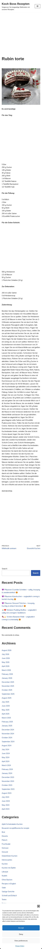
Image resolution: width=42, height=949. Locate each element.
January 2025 (7, 726)
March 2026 (6, 670)
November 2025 (8, 686)
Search (4, 569)
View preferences (21, 941)
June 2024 (6, 753)
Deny (21, 934)
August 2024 (6, 745)
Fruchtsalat (6, 844)
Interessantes (7, 860)
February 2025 (7, 722)
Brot (3, 832)
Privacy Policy (19, 946)
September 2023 (8, 789)
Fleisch (4, 840)
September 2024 (8, 742)
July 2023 (5, 797)
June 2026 (6, 658)
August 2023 (6, 793)
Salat (4, 888)
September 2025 (8, 694)
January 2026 (7, 678)
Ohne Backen (7, 880)
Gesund (5, 852)
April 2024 (5, 761)
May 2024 (5, 757)
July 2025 (5, 702)
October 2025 (7, 690)
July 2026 (5, 654)
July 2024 (5, 749)
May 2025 (5, 710)
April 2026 (5, 666)
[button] (38, 906)
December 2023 (8, 777)
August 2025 (6, 698)
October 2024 (7, 738)
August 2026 (6, 650)
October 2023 (7, 785)
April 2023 (5, 809)
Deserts (5, 836)
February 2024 (7, 769)
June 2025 (6, 706)
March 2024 (6, 765)
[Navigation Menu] (37, 6)
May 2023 (5, 805)
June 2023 (6, 801)
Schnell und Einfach (9, 896)
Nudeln (4, 876)
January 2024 (7, 773)
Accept (21, 928)
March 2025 (6, 718)
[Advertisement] (21, 34)
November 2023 (8, 781)
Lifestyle (5, 872)
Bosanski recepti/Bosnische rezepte (15, 828)
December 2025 (8, 682)
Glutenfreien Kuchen (9, 856)
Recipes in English (9, 884)
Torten (4, 899)
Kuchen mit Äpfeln (9, 868)
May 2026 (5, 662)
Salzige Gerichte (8, 892)
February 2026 (7, 674)
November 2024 (8, 734)
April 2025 (5, 714)
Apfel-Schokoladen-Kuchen (12, 824)
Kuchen (5, 864)
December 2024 (8, 730)
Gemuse (5, 848)
